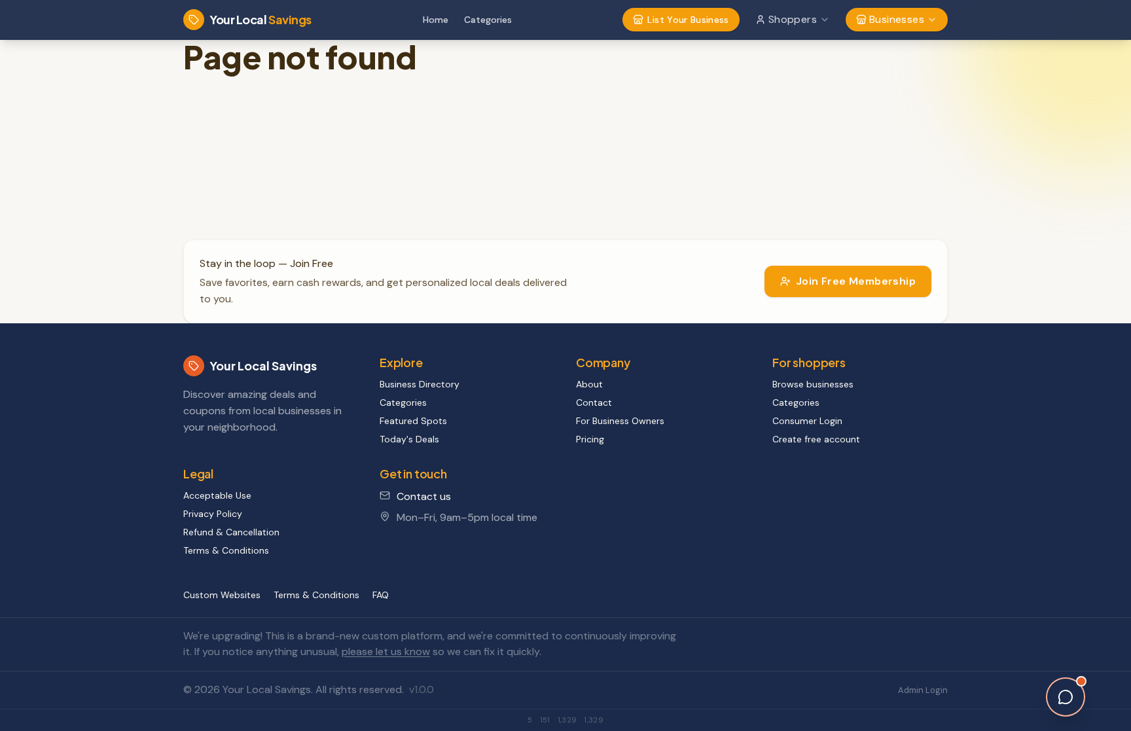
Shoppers (792, 19)
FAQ (380, 595)
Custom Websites (221, 595)
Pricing (590, 439)
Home (435, 20)
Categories (488, 20)
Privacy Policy (212, 514)
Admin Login (923, 690)
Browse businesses (812, 384)
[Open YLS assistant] (1065, 697)
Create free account (816, 439)
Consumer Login (807, 421)
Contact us (424, 496)
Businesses (896, 19)
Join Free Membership (856, 281)
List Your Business (687, 20)
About (589, 384)
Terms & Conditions (226, 550)
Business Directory (419, 384)
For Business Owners (620, 421)
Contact (594, 402)
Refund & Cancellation (231, 532)
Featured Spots (413, 421)
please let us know (386, 651)
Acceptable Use (217, 495)
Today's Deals (409, 439)
